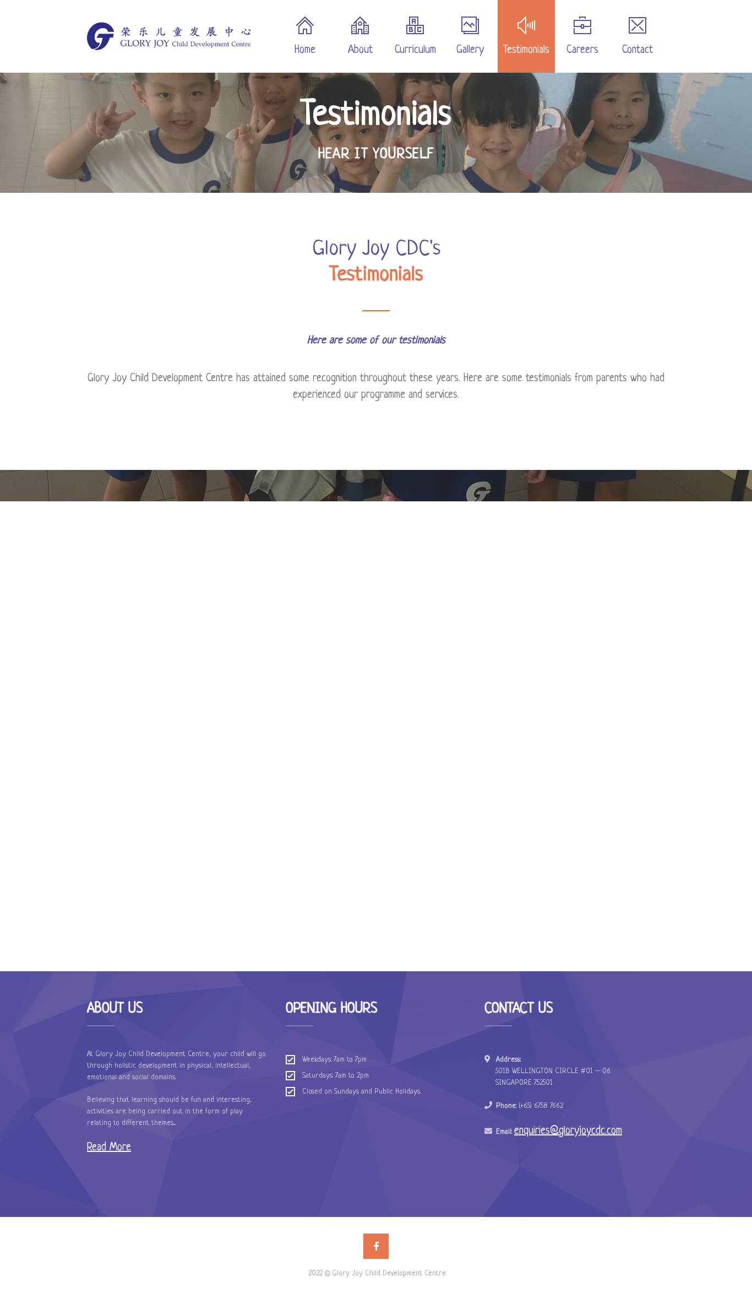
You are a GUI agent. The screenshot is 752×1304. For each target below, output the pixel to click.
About (360, 50)
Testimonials (526, 50)
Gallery (470, 50)
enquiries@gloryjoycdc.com (568, 1131)
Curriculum (415, 50)
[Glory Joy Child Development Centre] (168, 36)
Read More (109, 1148)
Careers (582, 50)
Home (305, 50)
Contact (637, 50)
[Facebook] (376, 1246)
